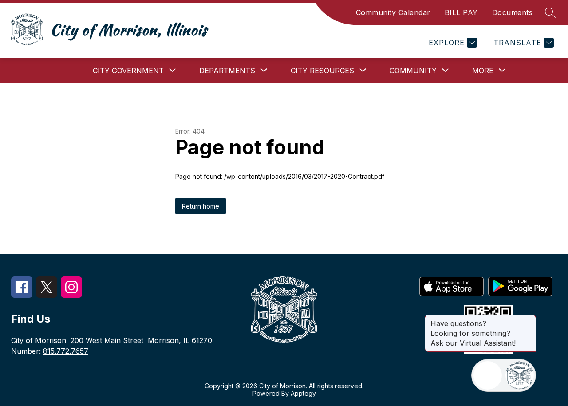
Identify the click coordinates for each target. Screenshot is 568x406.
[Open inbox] (487, 375)
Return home (200, 206)
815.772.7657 (65, 351)
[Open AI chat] (519, 375)
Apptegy (303, 393)
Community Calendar (393, 12)
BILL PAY (461, 12)
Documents (512, 12)
